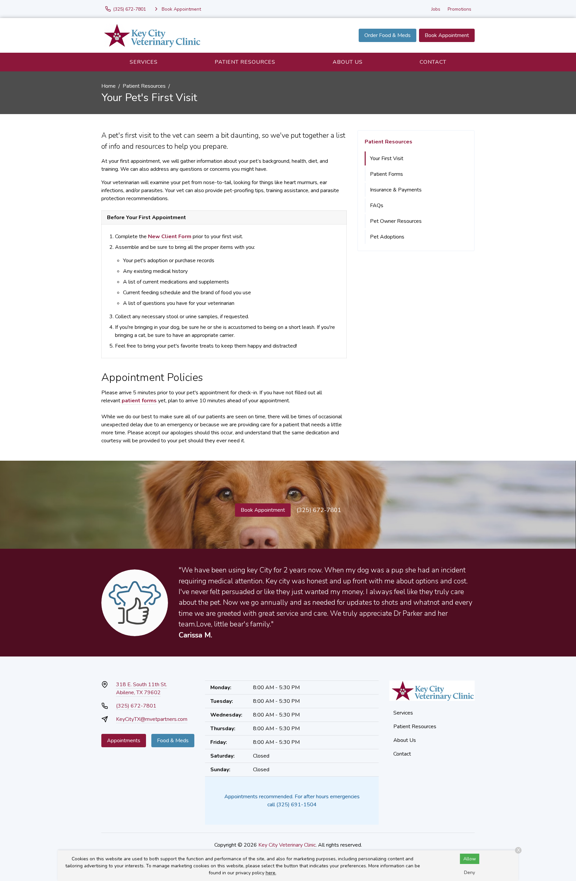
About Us (348, 62)
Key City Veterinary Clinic (287, 845)
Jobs (435, 9)
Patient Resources (245, 62)
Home (108, 86)
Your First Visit (386, 158)
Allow (469, 859)
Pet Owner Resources (396, 221)
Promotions (459, 9)
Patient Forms (386, 174)
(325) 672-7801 (319, 510)
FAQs (376, 205)
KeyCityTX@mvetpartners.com (151, 719)
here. (271, 873)
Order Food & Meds (387, 35)
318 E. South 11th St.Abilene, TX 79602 (141, 688)
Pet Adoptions (387, 237)
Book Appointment (447, 35)
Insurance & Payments (396, 189)
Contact (433, 62)
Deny (469, 872)
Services (144, 62)
